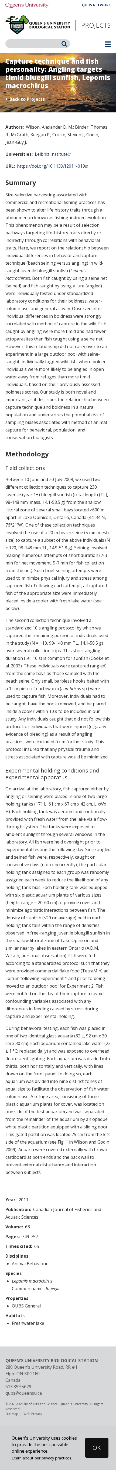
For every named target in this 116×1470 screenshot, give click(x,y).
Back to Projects (27, 99)
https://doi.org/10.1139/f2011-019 (51, 166)
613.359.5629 (18, 1387)
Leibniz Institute (51, 154)
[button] (90, 1448)
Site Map (11, 1413)
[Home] (37, 25)
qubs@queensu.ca (23, 1393)
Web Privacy (32, 1413)
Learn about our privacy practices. (42, 1458)
